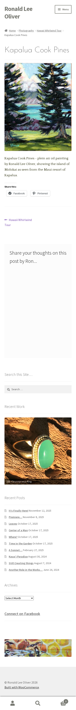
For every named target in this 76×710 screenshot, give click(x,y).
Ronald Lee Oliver (18, 12)
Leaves (13, 523)
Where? (13, 537)
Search (38, 703)
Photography (26, 30)
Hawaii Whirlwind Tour (49, 30)
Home (12, 30)
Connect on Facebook (22, 613)
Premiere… (15, 517)
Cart (58, 700)
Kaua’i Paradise (18, 556)
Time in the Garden (20, 543)
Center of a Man (18, 530)
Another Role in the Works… (26, 570)
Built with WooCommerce (21, 687)
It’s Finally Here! (18, 510)
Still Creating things (21, 563)
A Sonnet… (15, 550)
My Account (12, 703)
